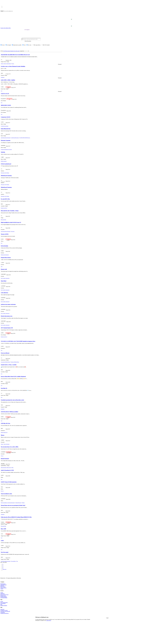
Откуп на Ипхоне (5, 353)
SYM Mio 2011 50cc (5, 423)
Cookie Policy (48, 620)
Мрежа (2, 435)
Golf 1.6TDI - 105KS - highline (8, 80)
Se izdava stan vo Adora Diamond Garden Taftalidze (13, 66)
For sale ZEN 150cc (5, 199)
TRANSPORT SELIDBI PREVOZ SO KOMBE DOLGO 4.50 (15, 54)
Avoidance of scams (4, 610)
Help (1, 604)
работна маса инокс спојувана (8, 304)
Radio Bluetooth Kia (5, 128)
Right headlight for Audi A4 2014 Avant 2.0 (11, 222)
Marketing (2, 585)
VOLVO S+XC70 (5, 93)
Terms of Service (3, 587)
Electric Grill (4, 269)
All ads (1, 601)
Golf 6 (2, 540)
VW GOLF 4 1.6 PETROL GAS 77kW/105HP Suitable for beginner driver (18, 341)
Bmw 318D (3, 528)
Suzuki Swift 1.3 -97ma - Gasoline (8, 364)
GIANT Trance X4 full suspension (8, 481)
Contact (1, 588)
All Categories (3, 603)
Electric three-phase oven (6, 316)
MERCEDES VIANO (6, 105)
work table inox (4, 292)
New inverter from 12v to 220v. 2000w (9, 446)
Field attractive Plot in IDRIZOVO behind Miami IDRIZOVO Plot (16, 517)
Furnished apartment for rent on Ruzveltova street (12, 400)
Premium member (3, 596)
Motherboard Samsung (6, 175)
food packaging (4, 245)
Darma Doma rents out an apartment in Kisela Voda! (13, 505)
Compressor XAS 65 (5, 117)
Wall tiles (3, 152)
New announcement (4, 602)
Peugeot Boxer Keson (6, 257)
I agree (107, 617)
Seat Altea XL (4, 388)
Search (2, 11)
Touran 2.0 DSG (4, 234)
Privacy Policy (3, 586)
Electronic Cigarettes (5, 140)
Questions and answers (4, 613)
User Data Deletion (3, 597)
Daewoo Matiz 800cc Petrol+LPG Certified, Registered (13, 376)
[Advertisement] (31, 48)
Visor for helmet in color (6, 493)
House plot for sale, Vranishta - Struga (9, 210)
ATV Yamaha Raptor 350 (7, 327)
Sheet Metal (3, 281)
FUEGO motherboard (6, 163)
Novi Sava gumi (4, 552)
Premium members (3, 605)
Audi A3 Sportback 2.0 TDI (7, 470)
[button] (29, 29)
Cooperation (2, 612)
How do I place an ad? (4, 594)
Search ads (2, 609)
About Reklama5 (3, 584)
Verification (2, 593)
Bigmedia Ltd (2, 583)
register (1, 592)
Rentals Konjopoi (5, 458)
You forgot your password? (5, 611)
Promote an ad (3, 595)
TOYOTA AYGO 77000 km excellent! (9, 411)
